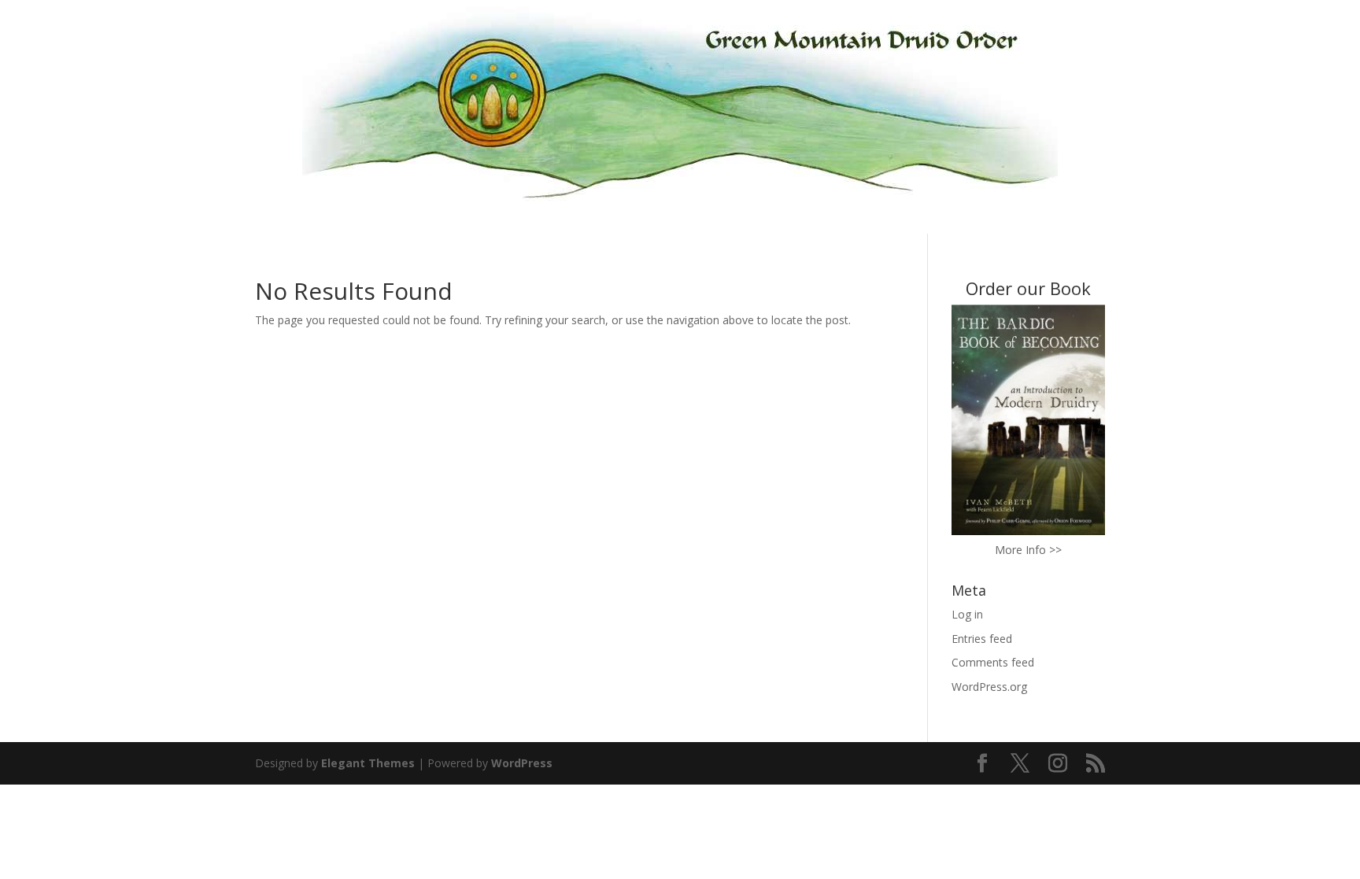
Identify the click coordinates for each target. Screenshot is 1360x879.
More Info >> (1028, 549)
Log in (967, 614)
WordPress (521, 762)
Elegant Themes (368, 762)
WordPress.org (989, 686)
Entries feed (982, 638)
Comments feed (993, 662)
